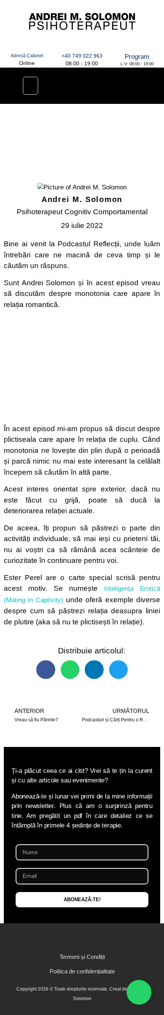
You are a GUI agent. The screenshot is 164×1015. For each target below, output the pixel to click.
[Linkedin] (72, 85)
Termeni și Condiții (82, 957)
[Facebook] (94, 85)
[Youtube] (115, 85)
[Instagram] (75, 938)
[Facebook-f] (60, 938)
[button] (30, 86)
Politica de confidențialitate (82, 971)
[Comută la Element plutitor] (139, 992)
